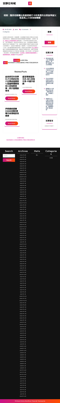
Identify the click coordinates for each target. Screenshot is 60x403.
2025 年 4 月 (23, 189)
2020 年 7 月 (23, 307)
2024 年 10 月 (23, 202)
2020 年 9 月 (23, 302)
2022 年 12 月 (23, 244)
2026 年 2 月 (23, 168)
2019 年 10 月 (23, 324)
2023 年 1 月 (23, 242)
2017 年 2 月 (23, 391)
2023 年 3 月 (23, 237)
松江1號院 (34, 47)
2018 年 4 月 (23, 361)
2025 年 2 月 (23, 194)
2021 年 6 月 (23, 283)
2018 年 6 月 (23, 357)
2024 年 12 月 (23, 198)
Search (8, 160)
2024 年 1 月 (23, 220)
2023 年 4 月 (23, 235)
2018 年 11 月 (23, 348)
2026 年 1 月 (23, 170)
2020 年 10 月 (23, 300)
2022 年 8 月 (23, 252)
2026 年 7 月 (23, 157)
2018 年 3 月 (23, 363)
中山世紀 (19, 54)
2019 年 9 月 (23, 326)
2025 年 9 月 (23, 179)
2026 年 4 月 (23, 163)
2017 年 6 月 (23, 383)
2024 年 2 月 (23, 218)
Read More (11, 98)
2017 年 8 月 (23, 378)
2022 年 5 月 (23, 259)
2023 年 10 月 (23, 226)
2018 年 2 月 (23, 365)
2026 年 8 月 (23, 155)
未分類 (51, 157)
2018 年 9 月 (23, 352)
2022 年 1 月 (23, 268)
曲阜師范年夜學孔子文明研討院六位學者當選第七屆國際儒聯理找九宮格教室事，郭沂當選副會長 (12, 83)
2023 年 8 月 (23, 231)
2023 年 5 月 (23, 233)
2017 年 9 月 (23, 376)
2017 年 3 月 (23, 389)
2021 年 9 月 (23, 276)
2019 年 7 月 (23, 331)
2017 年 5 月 (23, 385)
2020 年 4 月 (23, 313)
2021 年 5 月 (23, 285)
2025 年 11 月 (23, 174)
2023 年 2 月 (23, 239)
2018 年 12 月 (23, 346)
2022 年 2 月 (23, 265)
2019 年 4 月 (23, 337)
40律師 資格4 (20, 138)
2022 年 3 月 (23, 263)
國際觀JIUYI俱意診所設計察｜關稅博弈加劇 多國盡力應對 (50, 92)
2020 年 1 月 (23, 320)
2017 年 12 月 (23, 370)
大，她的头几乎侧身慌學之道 (10, 40)
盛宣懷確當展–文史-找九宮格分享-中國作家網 (28, 80)
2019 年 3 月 (23, 339)
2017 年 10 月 (23, 374)
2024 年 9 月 (23, 205)
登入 (37, 155)
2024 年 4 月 (23, 213)
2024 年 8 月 (23, 207)
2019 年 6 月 (23, 333)
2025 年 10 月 (23, 176)
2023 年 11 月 (23, 224)
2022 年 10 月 (23, 248)
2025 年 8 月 (23, 181)
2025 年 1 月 (23, 196)
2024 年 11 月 (23, 200)
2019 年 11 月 (23, 322)
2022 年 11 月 (23, 246)
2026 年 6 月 (23, 159)
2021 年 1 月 (23, 294)
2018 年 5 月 (23, 359)
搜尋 (49, 32)
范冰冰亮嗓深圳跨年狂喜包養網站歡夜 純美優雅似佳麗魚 (50, 82)
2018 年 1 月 (23, 368)
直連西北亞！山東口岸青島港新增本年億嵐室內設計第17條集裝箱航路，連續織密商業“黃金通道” (49, 104)
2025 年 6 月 (23, 185)
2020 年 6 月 (23, 309)
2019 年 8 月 (23, 328)
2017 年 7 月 (23, 381)
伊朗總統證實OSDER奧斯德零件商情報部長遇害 (12, 112)
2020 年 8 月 (23, 305)
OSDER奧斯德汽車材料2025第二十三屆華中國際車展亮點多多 (50, 71)
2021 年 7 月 (23, 281)
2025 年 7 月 (23, 183)
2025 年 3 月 (23, 192)
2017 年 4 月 (23, 387)
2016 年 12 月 (23, 396)
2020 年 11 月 (23, 298)
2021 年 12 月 (23, 270)
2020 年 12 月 (23, 296)
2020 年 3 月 (23, 315)
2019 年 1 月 (23, 344)
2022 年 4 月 (23, 261)
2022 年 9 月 (23, 250)
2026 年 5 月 (23, 161)
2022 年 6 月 (23, 257)
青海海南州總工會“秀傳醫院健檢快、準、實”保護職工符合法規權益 (50, 61)
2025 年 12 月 (23, 172)
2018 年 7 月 (23, 355)
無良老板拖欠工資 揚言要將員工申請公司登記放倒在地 (20, 140)
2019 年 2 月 (23, 341)
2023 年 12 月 (23, 222)
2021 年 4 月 (23, 287)
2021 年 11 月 (23, 272)
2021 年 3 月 (23, 289)
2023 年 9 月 (23, 229)
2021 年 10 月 (23, 274)
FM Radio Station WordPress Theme (25, 401)
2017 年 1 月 (23, 394)
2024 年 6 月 (23, 211)
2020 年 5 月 (23, 311)
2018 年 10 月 (23, 350)
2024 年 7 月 (23, 209)
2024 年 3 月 (23, 216)
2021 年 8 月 (23, 279)
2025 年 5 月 (23, 187)
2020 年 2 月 (23, 318)
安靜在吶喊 (9, 3)
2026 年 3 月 (23, 166)
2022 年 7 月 (23, 255)
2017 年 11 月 (23, 372)
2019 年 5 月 (23, 335)
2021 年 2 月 (23, 292)
